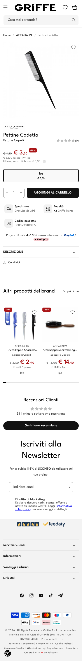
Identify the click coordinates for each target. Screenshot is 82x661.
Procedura (72, 648)
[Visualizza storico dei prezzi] (44, 161)
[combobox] (41, 20)
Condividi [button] (14, 262)
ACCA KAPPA (24, 35)
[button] (5, 7)
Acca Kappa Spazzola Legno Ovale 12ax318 (60, 350)
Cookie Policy (63, 644)
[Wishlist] (65, 7)
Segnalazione (55, 648)
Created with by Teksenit (41, 653)
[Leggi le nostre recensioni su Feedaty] (41, 524)
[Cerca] (74, 20)
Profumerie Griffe (52, 639)
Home (7, 35)
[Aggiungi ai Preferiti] (73, 47)
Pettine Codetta (48, 35)
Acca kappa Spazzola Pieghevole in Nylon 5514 (22, 350)
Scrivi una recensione (41, 425)
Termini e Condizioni (21, 644)
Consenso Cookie (14, 648)
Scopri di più (71, 291)
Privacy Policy (44, 644)
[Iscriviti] (68, 487)
